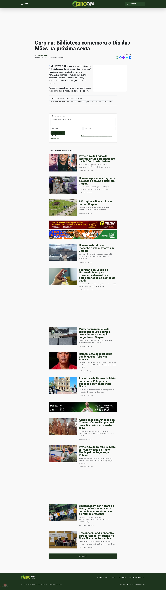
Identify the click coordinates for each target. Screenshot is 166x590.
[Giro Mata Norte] (83, 4)
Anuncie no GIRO (102, 577)
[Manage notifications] (5, 585)
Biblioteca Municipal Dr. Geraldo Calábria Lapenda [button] (67, 102)
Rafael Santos (43, 55)
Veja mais (83, 556)
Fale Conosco (122, 577)
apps (113, 577)
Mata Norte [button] (108, 102)
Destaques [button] (70, 98)
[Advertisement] (83, 23)
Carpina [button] (52, 98)
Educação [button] (79, 98)
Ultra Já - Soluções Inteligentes (136, 584)
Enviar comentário (58, 133)
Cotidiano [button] (60, 98)
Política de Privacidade (136, 577)
